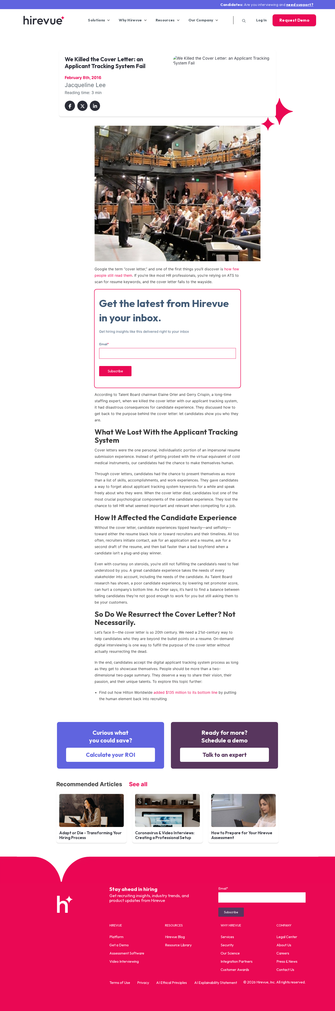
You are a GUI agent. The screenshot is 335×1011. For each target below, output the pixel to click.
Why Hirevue (130, 20)
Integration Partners (237, 961)
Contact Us (285, 969)
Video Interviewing (124, 961)
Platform (116, 936)
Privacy (143, 982)
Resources (165, 20)
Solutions (96, 20)
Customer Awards (235, 969)
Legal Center (286, 936)
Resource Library (178, 945)
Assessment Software (126, 953)
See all (138, 784)
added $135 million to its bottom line (185, 692)
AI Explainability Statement (215, 982)
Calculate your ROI (110, 754)
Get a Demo (119, 945)
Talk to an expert (225, 754)
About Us (283, 945)
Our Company (201, 20)
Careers (282, 953)
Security (227, 945)
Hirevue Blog (175, 936)
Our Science (230, 953)
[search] (242, 20)
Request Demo (294, 20)
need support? (300, 4)
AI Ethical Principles (171, 982)
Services (227, 936)
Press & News (286, 961)
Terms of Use (119, 982)
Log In (261, 20)
